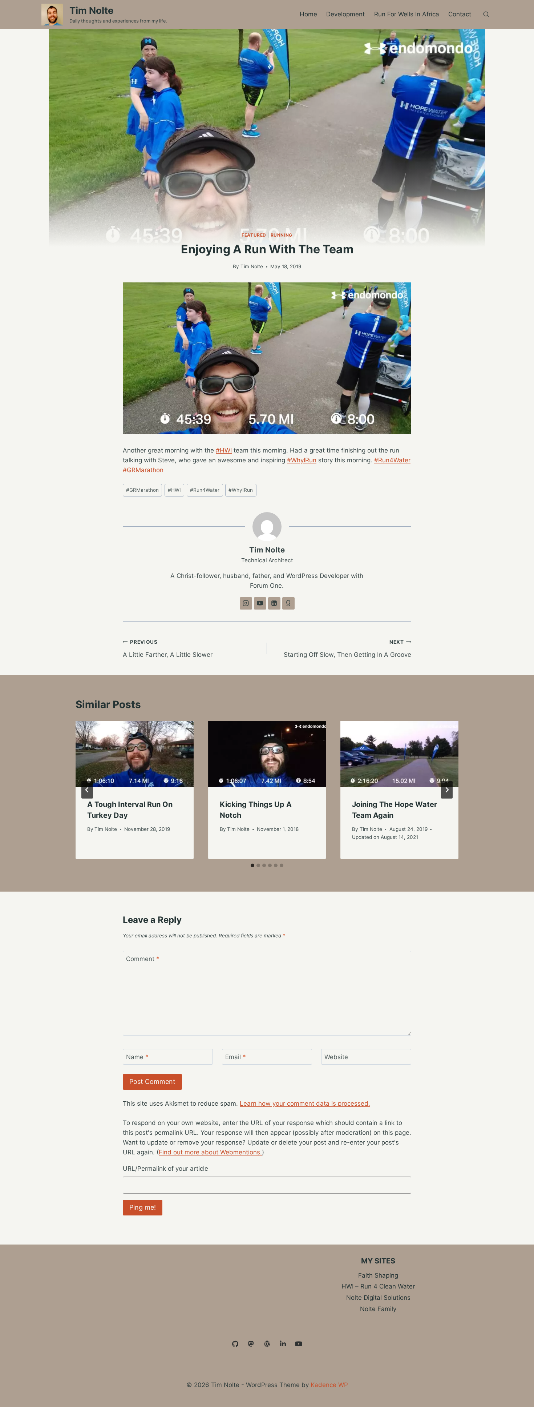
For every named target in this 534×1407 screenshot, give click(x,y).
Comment (142, 958)
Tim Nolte (251, 266)
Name (137, 1057)
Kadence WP (329, 1384)
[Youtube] (299, 1344)
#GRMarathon (143, 470)
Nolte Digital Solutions (378, 1297)
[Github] (235, 1344)
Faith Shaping (378, 1275)
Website (336, 1057)
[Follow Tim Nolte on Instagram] (246, 603)
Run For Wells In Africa (406, 14)
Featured (254, 235)
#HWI (224, 450)
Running (281, 235)
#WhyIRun (301, 460)
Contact (459, 14)
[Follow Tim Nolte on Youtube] (260, 603)
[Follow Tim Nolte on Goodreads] (288, 603)
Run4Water (204, 490)
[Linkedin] (283, 1344)
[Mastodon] (251, 1344)
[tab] (252, 865)
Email (235, 1057)
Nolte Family (378, 1308)
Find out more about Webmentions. (210, 1152)
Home (308, 14)
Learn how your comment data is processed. (305, 1103)
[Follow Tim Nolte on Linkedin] (274, 603)
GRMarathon (142, 490)
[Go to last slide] (87, 790)
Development (345, 14)
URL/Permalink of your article (165, 1168)
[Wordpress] (267, 1344)
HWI (174, 490)
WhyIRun (240, 490)
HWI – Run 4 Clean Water (378, 1286)
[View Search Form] (486, 14)
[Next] (447, 790)
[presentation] (135, 754)
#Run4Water (392, 460)
